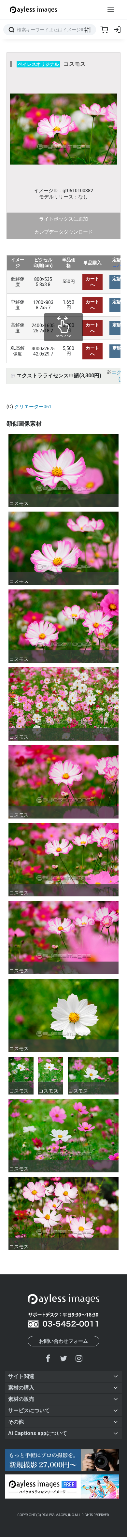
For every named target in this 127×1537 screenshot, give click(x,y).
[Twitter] (63, 1358)
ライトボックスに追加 (63, 219)
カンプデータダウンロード (63, 232)
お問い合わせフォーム (63, 1341)
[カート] (104, 30)
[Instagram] (79, 1358)
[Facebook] (48, 1358)
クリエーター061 (32, 407)
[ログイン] (117, 30)
